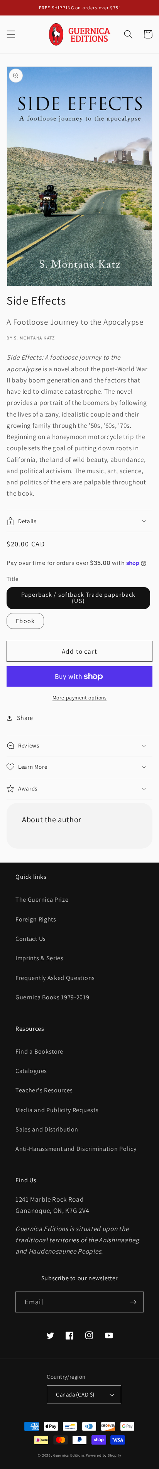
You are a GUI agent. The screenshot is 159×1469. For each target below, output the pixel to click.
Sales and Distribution (46, 1129)
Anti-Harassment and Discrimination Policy (76, 1149)
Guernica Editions (69, 1455)
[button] (11, 34)
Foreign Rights (35, 919)
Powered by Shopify (103, 1455)
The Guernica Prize (41, 900)
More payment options (79, 697)
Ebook (25, 621)
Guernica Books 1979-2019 (52, 997)
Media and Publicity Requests (56, 1110)
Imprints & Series (39, 958)
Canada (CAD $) (75, 1394)
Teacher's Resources (44, 1090)
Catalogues (31, 1071)
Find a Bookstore (39, 1051)
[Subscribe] (133, 1302)
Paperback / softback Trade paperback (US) (78, 598)
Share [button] (25, 718)
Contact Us (30, 939)
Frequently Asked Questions (55, 978)
